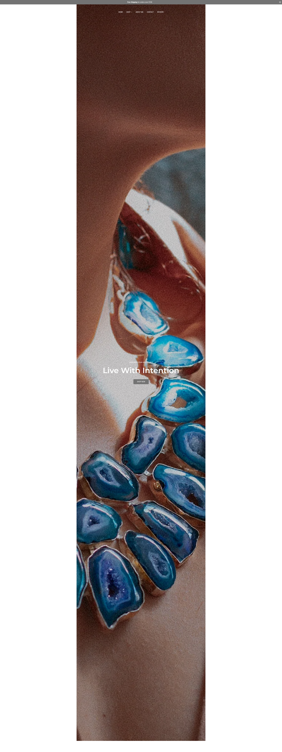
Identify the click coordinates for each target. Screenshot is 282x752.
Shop (128, 12)
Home (120, 12)
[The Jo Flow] (60, 12)
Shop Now (141, 379)
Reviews (160, 12)
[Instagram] (280, 2)
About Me (139, 12)
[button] (227, 12)
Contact (150, 12)
